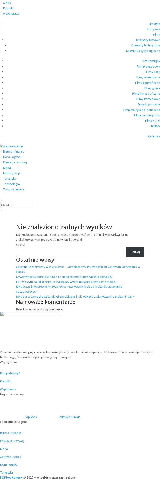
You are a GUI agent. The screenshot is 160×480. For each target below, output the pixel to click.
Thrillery (154, 126)
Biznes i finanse (13, 151)
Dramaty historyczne (145, 45)
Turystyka (9, 178)
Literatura (153, 136)
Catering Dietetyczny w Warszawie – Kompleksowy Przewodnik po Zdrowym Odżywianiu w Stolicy (74, 407)
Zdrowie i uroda (13, 189)
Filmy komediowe (148, 99)
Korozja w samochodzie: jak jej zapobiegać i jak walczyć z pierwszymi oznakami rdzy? (75, 296)
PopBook (30, 417)
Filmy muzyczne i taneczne (141, 110)
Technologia (11, 184)
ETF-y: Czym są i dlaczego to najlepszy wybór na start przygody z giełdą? (66, 282)
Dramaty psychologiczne (143, 51)
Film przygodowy (148, 66)
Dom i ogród (11, 157)
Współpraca (11, 13)
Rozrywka (153, 29)
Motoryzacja (11, 173)
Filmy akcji (153, 72)
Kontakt (8, 8)
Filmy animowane (148, 77)
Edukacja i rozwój (15, 162)
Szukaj (20, 245)
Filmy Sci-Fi (152, 121)
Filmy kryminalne (149, 104)
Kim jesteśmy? (10, 373)
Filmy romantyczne (147, 115)
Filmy (156, 34)
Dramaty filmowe (148, 40)
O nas (7, 3)
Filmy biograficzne (147, 83)
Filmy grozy (152, 88)
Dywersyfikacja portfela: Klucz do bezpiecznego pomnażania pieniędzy (64, 277)
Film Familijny (151, 61)
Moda (7, 168)
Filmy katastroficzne (146, 93)
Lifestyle (154, 24)
